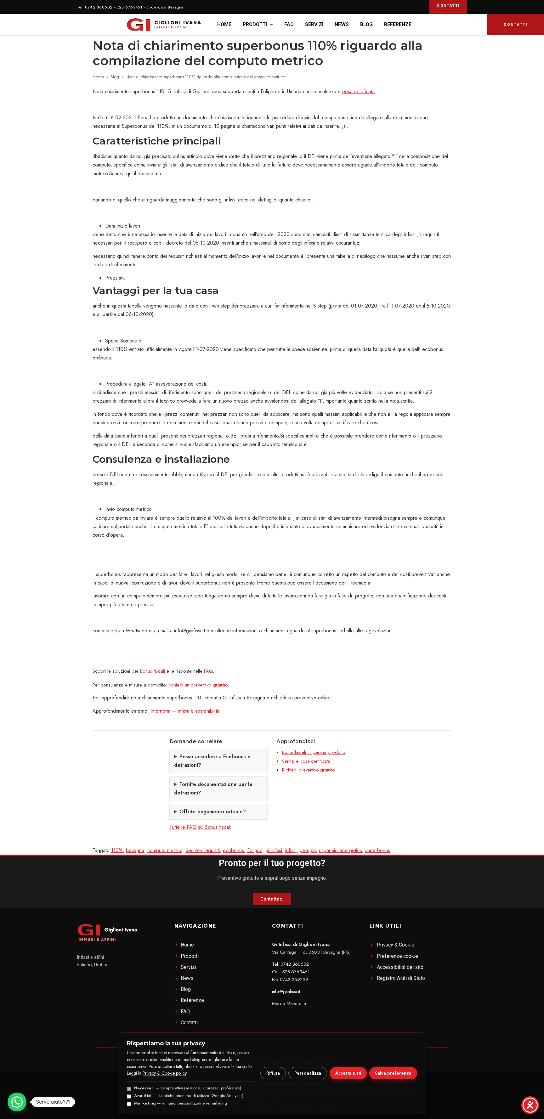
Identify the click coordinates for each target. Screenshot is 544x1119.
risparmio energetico (340, 850)
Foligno (254, 850)
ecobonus (233, 850)
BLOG (366, 24)
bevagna (135, 850)
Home (98, 77)
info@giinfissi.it (286, 991)
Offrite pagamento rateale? (212, 811)
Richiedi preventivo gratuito (308, 769)
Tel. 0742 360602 (290, 964)
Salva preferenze (393, 1073)
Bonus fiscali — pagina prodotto (313, 752)
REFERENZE (397, 24)
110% (117, 850)
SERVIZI (314, 24)
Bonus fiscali (152, 671)
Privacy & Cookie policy (164, 1073)
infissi (291, 850)
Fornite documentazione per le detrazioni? (213, 788)
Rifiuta (273, 1073)
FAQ (289, 24)
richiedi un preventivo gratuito (198, 684)
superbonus (377, 850)
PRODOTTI (255, 24)
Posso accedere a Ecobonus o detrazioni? (212, 761)
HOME (224, 24)
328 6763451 (129, 7)
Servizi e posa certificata (306, 761)
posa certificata (358, 91)
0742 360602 (98, 7)
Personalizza (307, 1073)
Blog (114, 77)
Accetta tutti (348, 1073)
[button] (258, 24)
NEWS (342, 24)
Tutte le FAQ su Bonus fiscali (200, 827)
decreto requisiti (202, 850)
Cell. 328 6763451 (291, 971)
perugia (308, 850)
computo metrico (164, 850)
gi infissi (273, 850)
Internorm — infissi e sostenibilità (184, 711)
